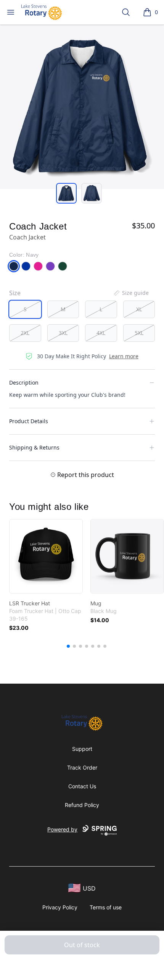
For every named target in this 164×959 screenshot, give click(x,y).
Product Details (28, 421)
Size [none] (15, 293)
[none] (131, 293)
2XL (25, 332)
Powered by (62, 829)
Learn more (123, 356)
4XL (100, 332)
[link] (46, 556)
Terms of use (106, 907)
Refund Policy (82, 805)
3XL (63, 332)
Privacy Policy (59, 907)
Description (24, 382)
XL (139, 309)
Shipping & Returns (34, 447)
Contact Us (82, 786)
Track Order (82, 767)
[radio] (25, 309)
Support (82, 749)
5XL (139, 332)
